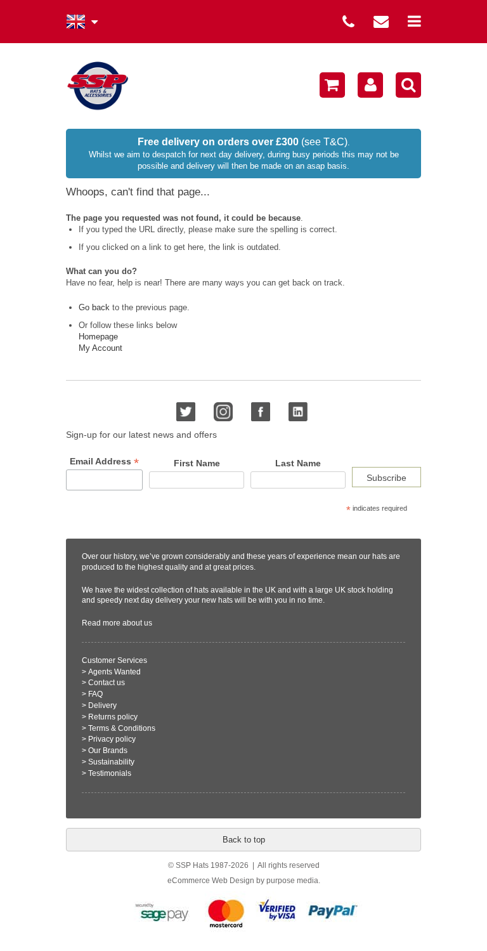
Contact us (106, 682)
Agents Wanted (114, 671)
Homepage (98, 336)
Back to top (244, 839)
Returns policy (113, 716)
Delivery (102, 705)
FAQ (95, 694)
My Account (100, 348)
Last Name (298, 463)
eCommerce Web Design (210, 880)
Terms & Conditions (121, 728)
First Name (197, 463)
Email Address (104, 462)
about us (137, 623)
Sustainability (111, 762)
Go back (94, 307)
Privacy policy (112, 739)
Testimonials (109, 773)
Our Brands (107, 750)
